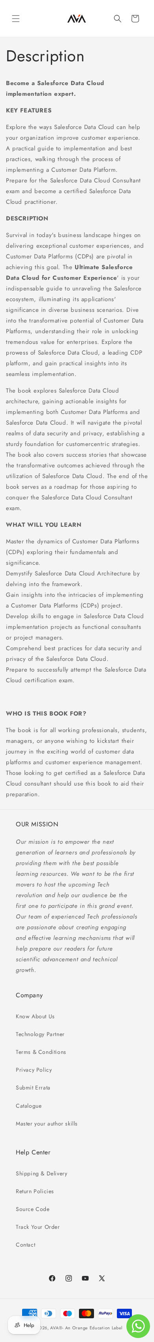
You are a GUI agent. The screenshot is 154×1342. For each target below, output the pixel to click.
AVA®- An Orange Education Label (86, 1328)
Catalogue (28, 1106)
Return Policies (35, 1191)
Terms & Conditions (41, 1052)
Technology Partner (40, 1034)
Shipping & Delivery (41, 1173)
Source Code (33, 1209)
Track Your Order (38, 1227)
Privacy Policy (34, 1070)
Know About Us (35, 1016)
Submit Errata (33, 1087)
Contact (25, 1245)
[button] (15, 18)
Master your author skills (47, 1124)
